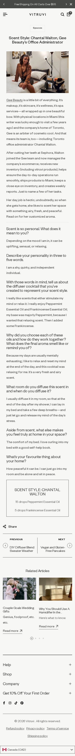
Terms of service (58, 728)
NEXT (61, 539)
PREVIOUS (16, 539)
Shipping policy (38, 736)
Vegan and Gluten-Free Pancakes (53, 549)
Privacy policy (35, 728)
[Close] (70, 4)
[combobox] (37, 750)
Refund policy (15, 728)
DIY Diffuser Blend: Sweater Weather (22, 549)
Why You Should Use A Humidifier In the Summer (54, 612)
